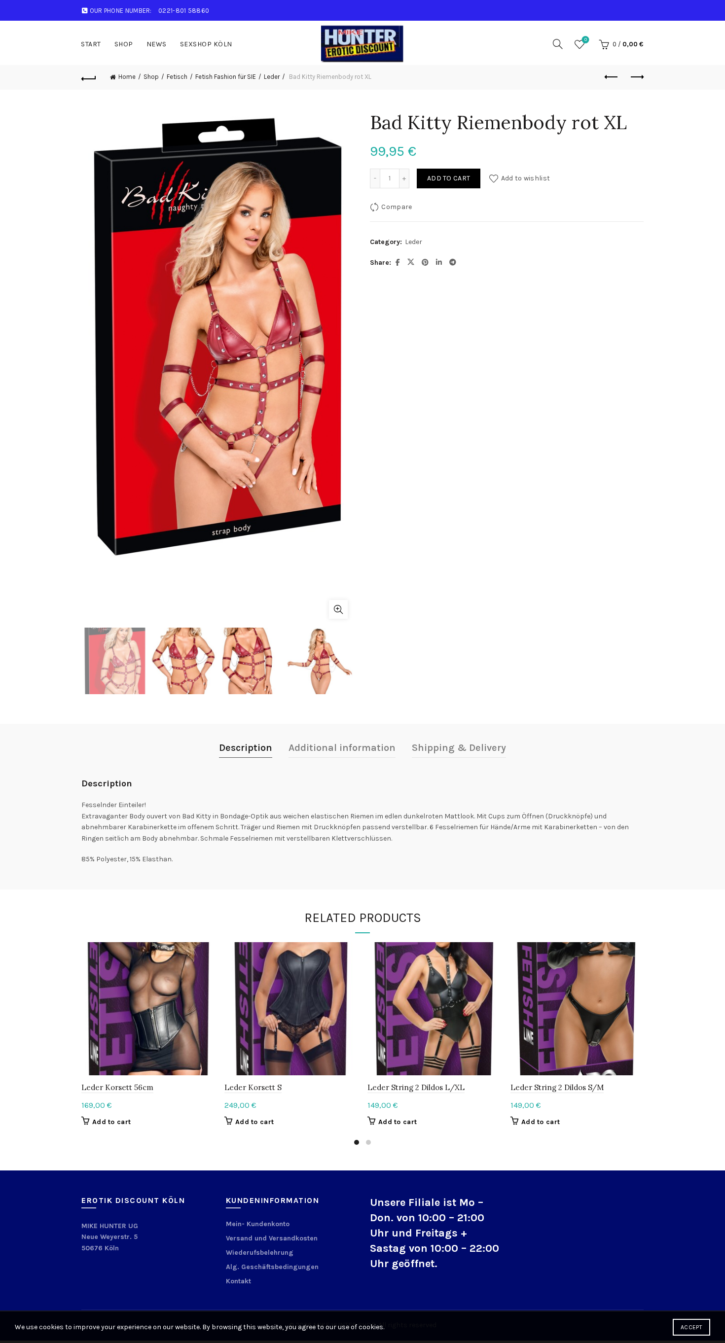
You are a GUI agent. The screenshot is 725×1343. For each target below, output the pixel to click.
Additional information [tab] (342, 747)
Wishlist (585, 39)
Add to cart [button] (111, 1122)
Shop (123, 44)
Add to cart (448, 178)
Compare (396, 207)
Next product (636, 77)
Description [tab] (245, 747)
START (91, 44)
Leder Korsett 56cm (117, 1087)
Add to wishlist (525, 178)
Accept (691, 1327)
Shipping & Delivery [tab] (459, 747)
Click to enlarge (338, 609)
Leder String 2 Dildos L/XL (416, 1087)
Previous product (611, 77)
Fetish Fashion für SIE (225, 76)
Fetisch (177, 76)
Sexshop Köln (206, 44)
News (156, 44)
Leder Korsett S (253, 1087)
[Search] (558, 43)
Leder (272, 76)
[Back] (88, 77)
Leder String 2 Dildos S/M (557, 1087)
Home (127, 76)
